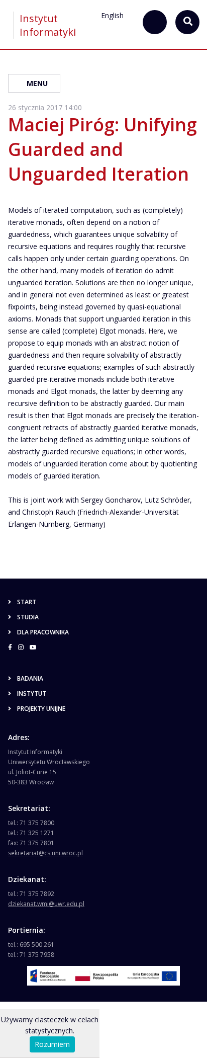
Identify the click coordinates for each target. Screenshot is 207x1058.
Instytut (31, 693)
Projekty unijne (41, 708)
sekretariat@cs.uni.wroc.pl (45, 853)
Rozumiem (52, 1044)
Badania (30, 678)
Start (26, 602)
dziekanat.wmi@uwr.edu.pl (46, 904)
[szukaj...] (155, 22)
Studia (28, 617)
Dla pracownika (43, 632)
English (112, 15)
